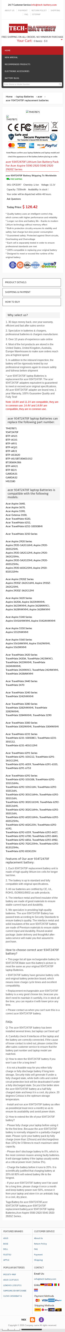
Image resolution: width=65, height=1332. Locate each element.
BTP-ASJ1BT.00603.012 (19, 458)
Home (7, 50)
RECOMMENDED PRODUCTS (17, 64)
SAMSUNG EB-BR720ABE (14, 1290)
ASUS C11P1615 (11, 1280)
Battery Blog (12, 78)
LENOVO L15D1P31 (12, 1285)
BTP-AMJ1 (12, 466)
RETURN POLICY (39, 10)
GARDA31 (11, 474)
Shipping (38, 1260)
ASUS (5, 1238)
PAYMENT (23, 10)
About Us (38, 1238)
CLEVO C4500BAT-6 (12, 1296)
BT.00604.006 (13, 462)
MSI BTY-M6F (9, 1274)
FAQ (26, 14)
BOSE (5, 1244)
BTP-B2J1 (11, 470)
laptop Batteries (25, 96)
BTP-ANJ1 (11, 436)
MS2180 (10, 481)
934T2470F (12, 432)
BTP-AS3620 (13, 455)
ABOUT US (9, 10)
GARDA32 (11, 477)
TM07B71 (11, 428)
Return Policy (40, 1244)
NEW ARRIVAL (11, 57)
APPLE (6, 1260)
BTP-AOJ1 (11, 440)
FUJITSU (7, 1254)
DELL (5, 1249)
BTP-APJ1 (11, 443)
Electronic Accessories (17, 71)
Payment (38, 1254)
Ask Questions (14, 199)
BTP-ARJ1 (11, 451)
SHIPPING (55, 10)
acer (40, 96)
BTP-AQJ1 (11, 447)
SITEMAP (36, 14)
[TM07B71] (11, 119)
